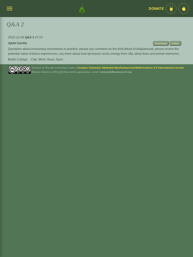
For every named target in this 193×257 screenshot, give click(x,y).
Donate (156, 9)
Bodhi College (18, 59)
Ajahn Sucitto (17, 43)
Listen (175, 43)
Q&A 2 (30, 37)
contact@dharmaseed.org (115, 72)
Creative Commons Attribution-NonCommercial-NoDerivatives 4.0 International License (131, 67)
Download (161, 43)
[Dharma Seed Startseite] (82, 8)
